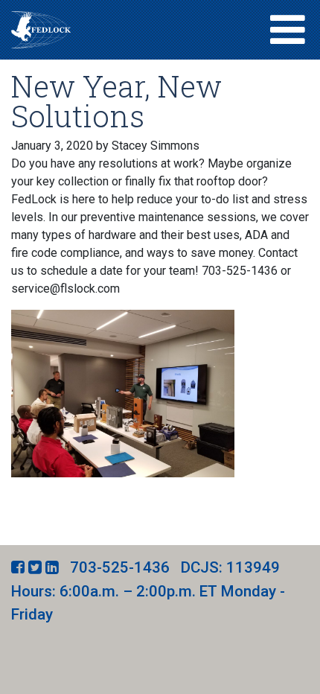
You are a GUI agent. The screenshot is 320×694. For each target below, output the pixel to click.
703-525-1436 (120, 567)
